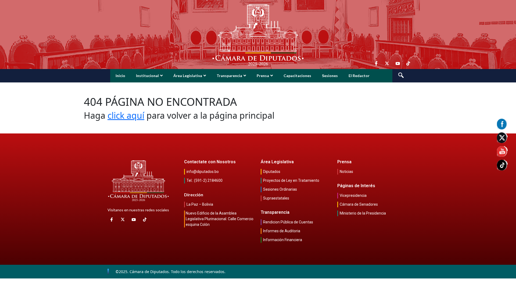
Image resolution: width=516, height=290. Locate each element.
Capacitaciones (297, 75)
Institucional (147, 75)
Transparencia (229, 75)
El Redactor (359, 75)
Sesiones (330, 75)
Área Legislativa (187, 75)
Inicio (120, 75)
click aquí (126, 115)
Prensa (263, 75)
